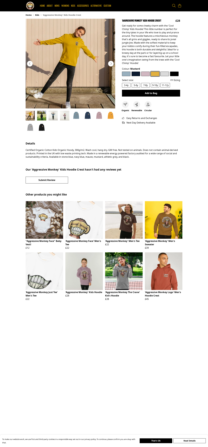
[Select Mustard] (155, 74)
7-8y (145, 85)
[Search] (174, 6)
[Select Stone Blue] (126, 74)
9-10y (155, 85)
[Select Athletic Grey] (164, 74)
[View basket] (179, 6)
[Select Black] (174, 74)
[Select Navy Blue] (136, 74)
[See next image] (111, 63)
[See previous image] (30, 63)
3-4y (126, 85)
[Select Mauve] (145, 74)
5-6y (136, 85)
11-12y (165, 85)
